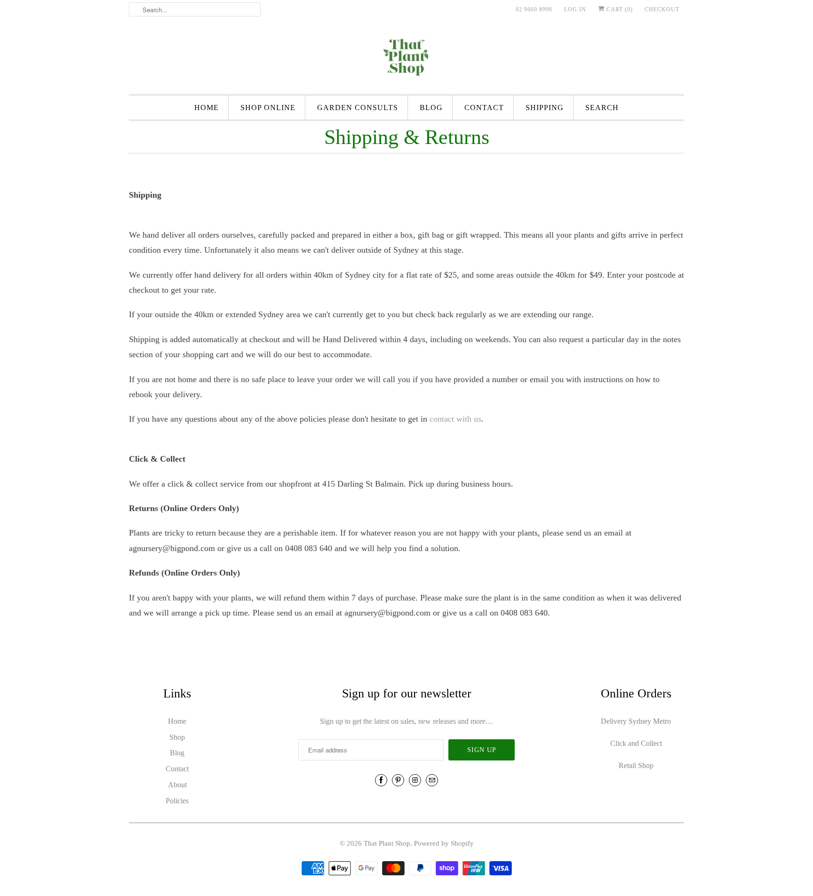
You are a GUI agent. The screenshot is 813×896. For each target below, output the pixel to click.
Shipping (545, 108)
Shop (177, 737)
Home (206, 108)
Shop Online (267, 108)
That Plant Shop (387, 843)
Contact (484, 108)
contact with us (455, 419)
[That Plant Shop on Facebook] (381, 780)
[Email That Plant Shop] (432, 780)
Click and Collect (636, 743)
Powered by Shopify (444, 843)
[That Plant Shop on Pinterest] (398, 780)
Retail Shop (636, 765)
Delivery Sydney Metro (636, 721)
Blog (431, 108)
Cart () (619, 9)
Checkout (662, 9)
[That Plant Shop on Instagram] (415, 780)
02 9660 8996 (534, 9)
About (177, 785)
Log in (575, 9)
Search (602, 108)
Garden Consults (357, 108)
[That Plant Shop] (406, 59)
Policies (177, 801)
